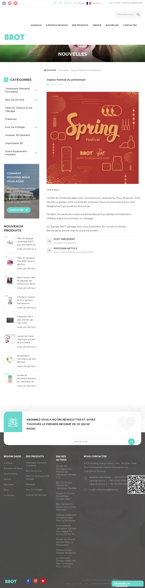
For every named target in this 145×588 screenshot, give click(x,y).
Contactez (130, 25)
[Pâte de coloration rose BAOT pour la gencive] (10, 261)
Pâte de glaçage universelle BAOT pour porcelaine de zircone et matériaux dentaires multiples (26, 241)
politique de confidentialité (101, 583)
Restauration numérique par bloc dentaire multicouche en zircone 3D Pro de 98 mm (26, 359)
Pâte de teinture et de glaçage (18, 109)
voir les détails (26, 249)
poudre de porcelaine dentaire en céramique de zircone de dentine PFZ (26, 378)
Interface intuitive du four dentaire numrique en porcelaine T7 (26, 300)
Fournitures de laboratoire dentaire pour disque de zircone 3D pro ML (66, 529)
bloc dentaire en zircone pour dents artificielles (66, 507)
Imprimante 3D (14, 143)
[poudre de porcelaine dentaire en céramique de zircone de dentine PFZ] (10, 378)
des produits (80, 25)
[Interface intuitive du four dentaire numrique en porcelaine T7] (10, 300)
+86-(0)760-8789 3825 (125, 477)
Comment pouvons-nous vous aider (18, 177)
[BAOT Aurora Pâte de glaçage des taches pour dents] (10, 280)
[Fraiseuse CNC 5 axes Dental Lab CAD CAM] (10, 319)
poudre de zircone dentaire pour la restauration (65, 542)
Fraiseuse (11, 119)
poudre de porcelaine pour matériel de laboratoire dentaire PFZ (66, 472)
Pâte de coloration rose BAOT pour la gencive (26, 261)
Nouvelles (112, 25)
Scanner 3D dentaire (17, 135)
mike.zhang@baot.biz (132, 3)
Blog (70, 2)
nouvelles (9, 484)
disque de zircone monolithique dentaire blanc (65, 496)
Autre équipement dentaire (16, 153)
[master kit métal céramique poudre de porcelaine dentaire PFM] (10, 339)
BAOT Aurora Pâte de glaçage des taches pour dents (26, 280)
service (97, 25)
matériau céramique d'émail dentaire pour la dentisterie (66, 518)
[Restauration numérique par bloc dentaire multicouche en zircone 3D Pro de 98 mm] (10, 359)
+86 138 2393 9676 (118, 484)
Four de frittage (15, 127)
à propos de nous (57, 25)
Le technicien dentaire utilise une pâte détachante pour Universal (66, 562)
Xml (86, 583)
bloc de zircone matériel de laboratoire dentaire (66, 485)
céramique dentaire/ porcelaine (17, 90)
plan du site (77, 583)
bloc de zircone (14, 99)
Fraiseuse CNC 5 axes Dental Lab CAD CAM (25, 319)
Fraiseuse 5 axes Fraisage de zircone (66, 551)
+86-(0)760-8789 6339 (120, 480)
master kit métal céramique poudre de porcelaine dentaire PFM (26, 339)
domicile (36, 25)
